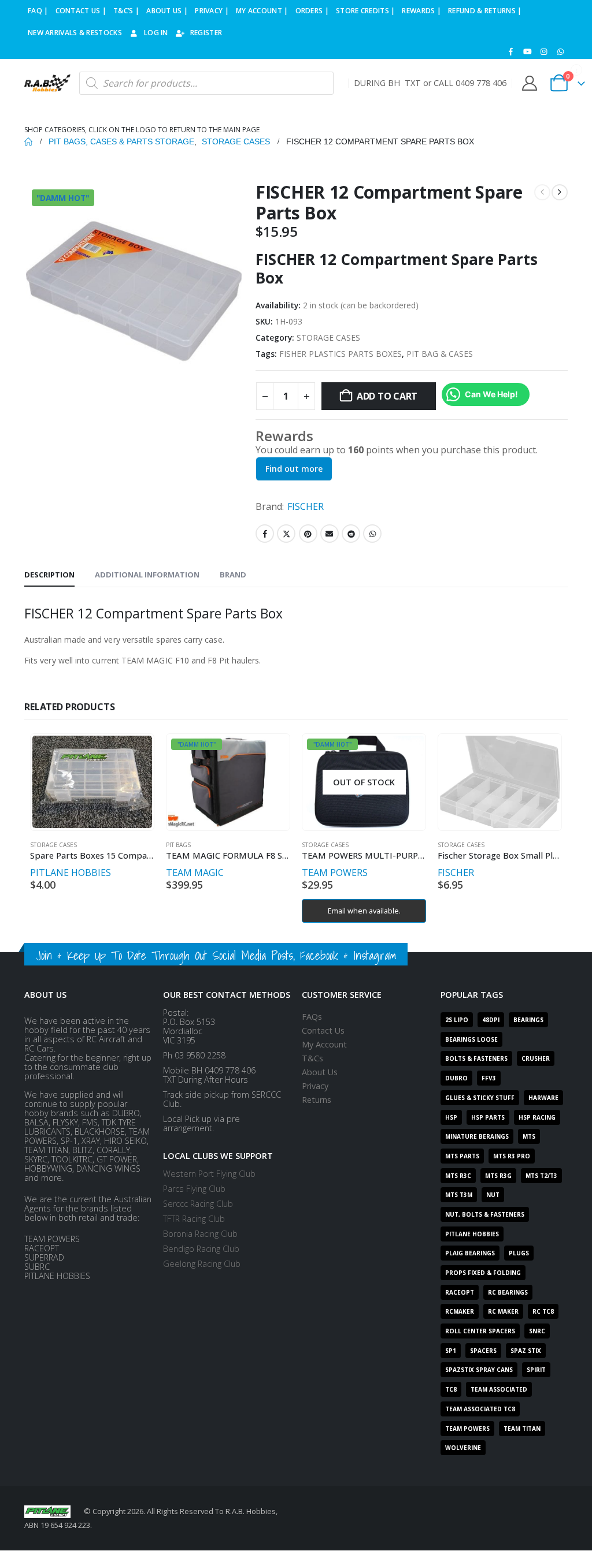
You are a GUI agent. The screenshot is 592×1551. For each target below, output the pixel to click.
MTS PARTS (462, 1156)
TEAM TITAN (522, 1429)
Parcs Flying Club (194, 1188)
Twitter (286, 533)
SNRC (537, 1331)
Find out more (294, 468)
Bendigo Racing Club (201, 1248)
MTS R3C (458, 1176)
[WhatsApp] (560, 51)
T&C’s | (126, 11)
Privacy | (212, 11)
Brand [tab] (233, 574)
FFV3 (489, 1078)
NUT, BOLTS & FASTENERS (484, 1214)
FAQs (312, 1016)
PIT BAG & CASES (439, 353)
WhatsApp (372, 533)
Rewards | (421, 11)
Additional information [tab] (147, 574)
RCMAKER (459, 1311)
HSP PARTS (488, 1117)
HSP (451, 1117)
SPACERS (483, 1351)
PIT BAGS (178, 845)
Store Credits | (365, 11)
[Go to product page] (91, 782)
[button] (558, 1517)
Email (329, 533)
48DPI (491, 1020)
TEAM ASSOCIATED (499, 1389)
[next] (560, 192)
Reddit (351, 533)
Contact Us (323, 1030)
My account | (262, 11)
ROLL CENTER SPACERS (480, 1331)
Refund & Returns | (484, 11)
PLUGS (519, 1253)
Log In (156, 33)
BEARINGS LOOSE (471, 1039)
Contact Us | (81, 11)
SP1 (450, 1351)
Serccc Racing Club (198, 1203)
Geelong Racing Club (201, 1263)
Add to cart (387, 396)
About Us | (167, 11)
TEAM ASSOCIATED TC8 (480, 1409)
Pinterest (308, 533)
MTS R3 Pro (511, 1156)
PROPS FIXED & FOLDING (483, 1273)
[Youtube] (527, 51)
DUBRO (456, 1078)
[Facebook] (511, 51)
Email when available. (364, 910)
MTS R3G (498, 1176)
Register (206, 33)
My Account (324, 1044)
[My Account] (529, 83)
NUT (493, 1195)
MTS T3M (458, 1195)
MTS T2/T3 (541, 1176)
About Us (320, 1072)
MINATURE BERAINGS (477, 1136)
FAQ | (38, 11)
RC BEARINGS (508, 1292)
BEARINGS (528, 1020)
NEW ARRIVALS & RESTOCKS (75, 33)
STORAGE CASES (328, 337)
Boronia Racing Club (200, 1233)
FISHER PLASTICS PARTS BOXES (340, 353)
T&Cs (312, 1058)
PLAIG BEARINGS (470, 1253)
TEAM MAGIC (195, 872)
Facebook (265, 533)
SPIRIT (536, 1370)
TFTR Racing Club (194, 1218)
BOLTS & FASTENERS (476, 1058)
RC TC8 (543, 1311)
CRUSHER (535, 1058)
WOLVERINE (463, 1448)
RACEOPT (459, 1292)
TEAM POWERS (335, 872)
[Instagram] (544, 51)
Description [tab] (49, 574)
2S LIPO (456, 1020)
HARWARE (543, 1098)
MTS (529, 1136)
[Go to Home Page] (28, 141)
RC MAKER (503, 1311)
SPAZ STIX (525, 1351)
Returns (316, 1099)
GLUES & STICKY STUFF (480, 1098)
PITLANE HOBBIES (70, 872)
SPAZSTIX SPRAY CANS (479, 1370)
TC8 (451, 1389)
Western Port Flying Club (209, 1173)
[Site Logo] (47, 83)
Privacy (315, 1085)
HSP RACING (537, 1117)
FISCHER (305, 506)
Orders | (312, 11)
